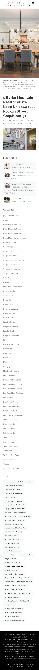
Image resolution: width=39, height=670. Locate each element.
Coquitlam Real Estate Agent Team (16, 528)
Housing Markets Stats (25, 555)
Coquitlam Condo (10, 256)
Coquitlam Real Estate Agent (14, 524)
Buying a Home (9, 242)
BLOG (30, 666)
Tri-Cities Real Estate (11, 455)
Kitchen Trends (9, 318)
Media (5, 362)
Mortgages (7, 366)
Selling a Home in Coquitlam (14, 608)
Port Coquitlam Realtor (12, 389)
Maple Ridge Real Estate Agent (14, 566)
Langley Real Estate (11, 327)
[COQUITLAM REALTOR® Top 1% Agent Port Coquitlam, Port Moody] (16, 4)
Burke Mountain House (12, 225)
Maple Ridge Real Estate (12, 562)
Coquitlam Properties (11, 269)
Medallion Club (9, 358)
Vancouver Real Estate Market (14, 620)
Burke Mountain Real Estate (13, 486)
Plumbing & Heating (11, 371)
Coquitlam (7, 251)
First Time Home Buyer (12, 287)
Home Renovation (10, 313)
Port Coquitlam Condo (12, 380)
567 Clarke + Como (10, 216)
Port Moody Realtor (11, 411)
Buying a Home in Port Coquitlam (15, 505)
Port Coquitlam (9, 375)
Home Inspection (10, 304)
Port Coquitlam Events (24, 582)
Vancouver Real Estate (12, 616)
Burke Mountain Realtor (12, 233)
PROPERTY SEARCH (18, 664)
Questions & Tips (10, 420)
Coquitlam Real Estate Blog (13, 532)
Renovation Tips (9, 424)
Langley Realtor (9, 331)
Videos (6, 464)
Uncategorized (9, 460)
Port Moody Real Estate (12, 597)
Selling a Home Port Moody (13, 612)
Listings (6, 340)
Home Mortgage (10, 555)
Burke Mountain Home (25, 482)
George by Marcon (10, 291)
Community (8, 247)
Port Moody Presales (11, 406)
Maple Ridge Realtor (11, 570)
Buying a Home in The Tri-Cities (14, 509)
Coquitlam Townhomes (12, 539)
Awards (6, 220)
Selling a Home (9, 429)
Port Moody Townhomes (13, 415)
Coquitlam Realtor (10, 273)
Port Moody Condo (11, 402)
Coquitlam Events (10, 516)
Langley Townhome (11, 336)
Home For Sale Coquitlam (13, 551)
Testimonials (8, 451)
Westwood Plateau (11, 469)
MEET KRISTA (30, 664)
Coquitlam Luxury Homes (13, 260)
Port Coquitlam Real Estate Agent (15, 585)
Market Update (9, 353)
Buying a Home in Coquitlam (14, 501)
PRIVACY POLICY (21, 666)
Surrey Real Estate (10, 446)
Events (6, 282)
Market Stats (8, 349)
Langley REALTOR (10, 559)
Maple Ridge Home (11, 344)
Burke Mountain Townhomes (14, 238)
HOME (8, 664)
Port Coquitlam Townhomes (13, 589)
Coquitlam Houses (25, 516)
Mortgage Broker (10, 578)
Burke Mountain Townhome (13, 493)
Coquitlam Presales (11, 265)
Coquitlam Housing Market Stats (15, 520)
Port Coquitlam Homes (12, 384)
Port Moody (8, 398)
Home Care (7, 300)
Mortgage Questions (25, 578)
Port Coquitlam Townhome (14, 393)
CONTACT (12, 666)
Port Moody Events (25, 593)
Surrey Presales (9, 442)
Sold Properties (9, 433)
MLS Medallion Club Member (14, 574)
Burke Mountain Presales (13, 229)
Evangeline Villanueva (12, 543)
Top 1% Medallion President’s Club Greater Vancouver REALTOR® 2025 (19, 176)
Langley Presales (10, 322)
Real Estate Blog (25, 601)
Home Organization (11, 309)
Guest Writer (8, 296)
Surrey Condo (8, 437)
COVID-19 (7, 278)
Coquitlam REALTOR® (12, 535)
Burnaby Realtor (10, 497)
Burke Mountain (10, 482)
